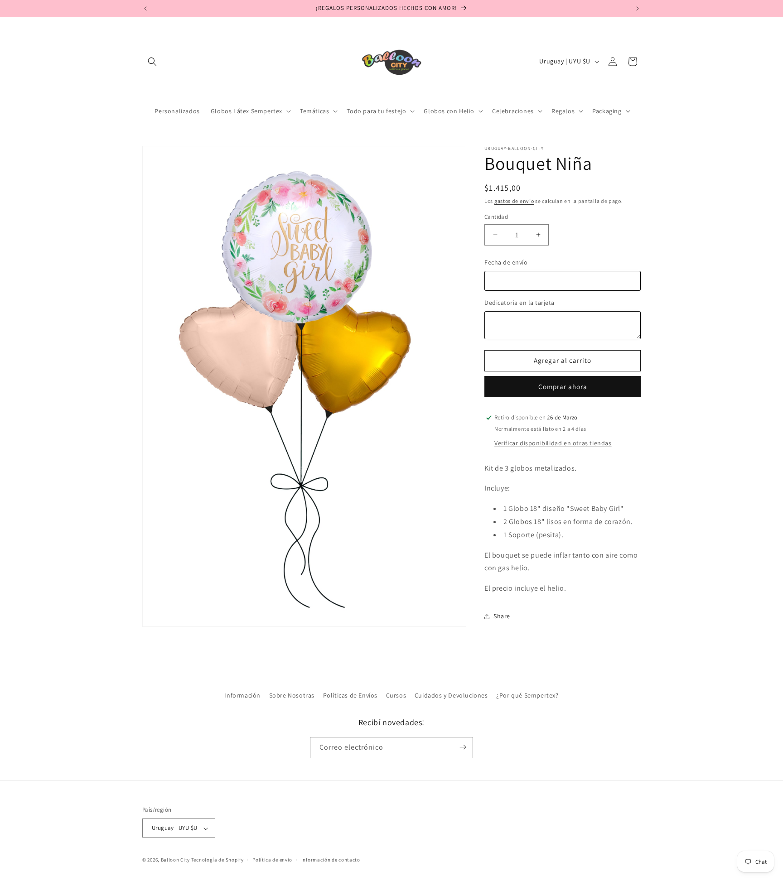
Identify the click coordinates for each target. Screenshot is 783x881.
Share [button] (501, 616)
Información (242, 695)
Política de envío (272, 860)
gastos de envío (514, 200)
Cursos (396, 695)
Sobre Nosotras (291, 695)
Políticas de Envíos (350, 695)
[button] (152, 62)
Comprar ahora (562, 386)
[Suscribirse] (463, 747)
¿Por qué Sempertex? (527, 695)
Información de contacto (330, 860)
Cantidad (496, 217)
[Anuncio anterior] (145, 8)
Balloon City (175, 860)
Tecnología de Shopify (217, 860)
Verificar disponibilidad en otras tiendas (553, 443)
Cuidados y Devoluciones (451, 695)
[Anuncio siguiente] (638, 8)
